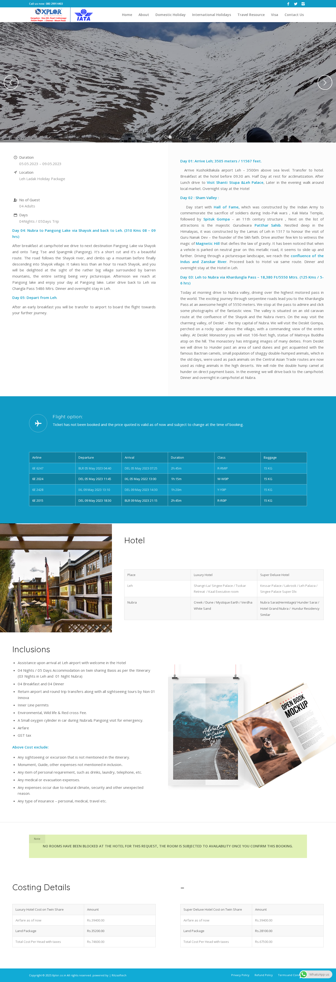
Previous (11, 79)
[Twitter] (295, 3)
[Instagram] (303, 3)
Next (325, 79)
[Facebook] (288, 3)
